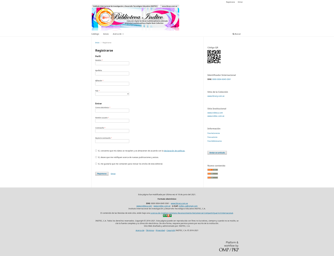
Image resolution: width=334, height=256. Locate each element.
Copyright (171, 230)
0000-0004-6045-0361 (221, 79)
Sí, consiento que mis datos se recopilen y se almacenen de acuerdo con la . (141, 150)
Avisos (106, 34)
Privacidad (160, 230)
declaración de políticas (174, 150)
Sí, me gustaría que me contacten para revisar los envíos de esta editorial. (130, 164)
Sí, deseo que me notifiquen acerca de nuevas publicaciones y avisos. (128, 157)
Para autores (212, 137)
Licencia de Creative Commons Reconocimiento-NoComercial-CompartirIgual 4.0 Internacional (191, 213)
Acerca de (117, 34)
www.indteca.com (215, 112)
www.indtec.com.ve (215, 116)
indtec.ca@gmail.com (188, 206)
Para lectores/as (213, 133)
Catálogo (95, 34)
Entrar (240, 2)
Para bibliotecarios (214, 141)
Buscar (237, 34)
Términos (150, 230)
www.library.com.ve (215, 96)
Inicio (97, 42)
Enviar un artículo (217, 153)
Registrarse (230, 2)
